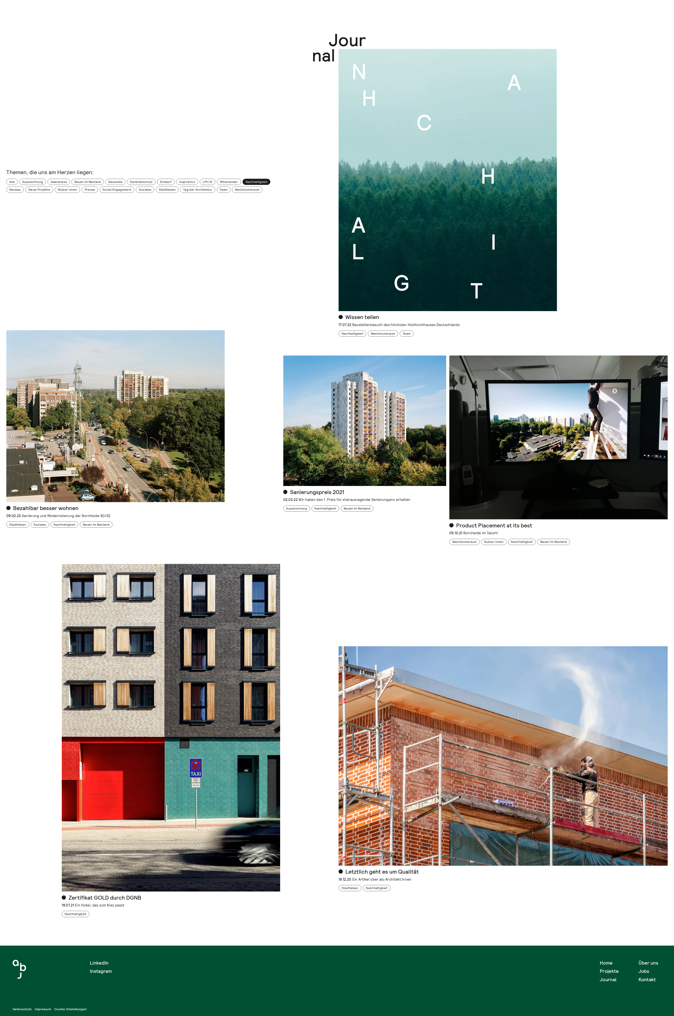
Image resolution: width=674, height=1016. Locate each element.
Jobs (644, 971)
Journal (608, 980)
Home (606, 963)
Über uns (648, 963)
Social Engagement (117, 190)
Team (223, 190)
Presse (90, 190)
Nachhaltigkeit (256, 182)
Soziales (145, 190)
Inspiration (187, 182)
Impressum (43, 1009)
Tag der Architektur (197, 190)
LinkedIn (99, 963)
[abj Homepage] (19, 969)
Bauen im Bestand (87, 182)
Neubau (15, 190)
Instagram (101, 971)
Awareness (59, 182)
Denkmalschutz (141, 182)
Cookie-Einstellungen (70, 1009)
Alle (12, 182)
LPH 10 (207, 182)
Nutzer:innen (67, 190)
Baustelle (115, 182)
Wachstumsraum (247, 190)
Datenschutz (22, 1009)
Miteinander (229, 182)
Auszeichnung (32, 182)
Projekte (609, 971)
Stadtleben (167, 190)
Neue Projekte (39, 190)
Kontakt (647, 980)
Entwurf (166, 182)
